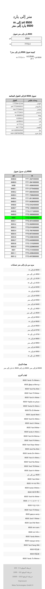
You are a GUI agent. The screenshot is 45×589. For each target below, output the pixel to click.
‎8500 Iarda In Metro (31, 432)
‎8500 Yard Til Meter (32, 393)
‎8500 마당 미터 (33, 505)
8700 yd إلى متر (33, 330)
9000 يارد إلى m (33, 356)
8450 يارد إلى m (33, 308)
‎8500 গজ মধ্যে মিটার (33, 483)
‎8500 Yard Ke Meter (31, 496)
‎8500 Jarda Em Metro (31, 453)
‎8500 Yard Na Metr (32, 389)
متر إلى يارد (22, 16)
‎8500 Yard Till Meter (31, 466)
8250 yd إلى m (34, 291)
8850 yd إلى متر (33, 343)
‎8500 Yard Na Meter (31, 462)
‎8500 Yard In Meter (32, 397)
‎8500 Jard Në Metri (32, 523)
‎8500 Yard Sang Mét (31, 545)
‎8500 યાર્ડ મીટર (34, 532)
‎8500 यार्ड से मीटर (33, 492)
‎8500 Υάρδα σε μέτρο (31, 402)
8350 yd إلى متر (33, 300)
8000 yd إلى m (34, 270)
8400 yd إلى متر (33, 304)
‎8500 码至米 (34, 554)
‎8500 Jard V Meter (32, 518)
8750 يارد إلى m (33, 334)
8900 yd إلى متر (33, 347)
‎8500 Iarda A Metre (32, 488)
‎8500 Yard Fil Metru (31, 440)
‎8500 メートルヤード (31, 501)
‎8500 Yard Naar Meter (31, 445)
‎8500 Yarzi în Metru (32, 458)
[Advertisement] (22, 6)
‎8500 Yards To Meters (31, 380)
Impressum (22, 581)
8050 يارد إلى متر (33, 274)
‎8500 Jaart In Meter (31, 470)
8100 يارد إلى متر (33, 278)
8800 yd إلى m (34, 339)
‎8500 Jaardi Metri (32, 415)
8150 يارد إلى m (33, 283)
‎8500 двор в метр (32, 514)
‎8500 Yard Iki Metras (31, 436)
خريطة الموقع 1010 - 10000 (22, 577)
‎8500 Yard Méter (33, 427)
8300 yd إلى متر (33, 296)
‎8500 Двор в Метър (31, 385)
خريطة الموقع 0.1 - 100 (22, 568)
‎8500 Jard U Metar (32, 423)
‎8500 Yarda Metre (32, 536)
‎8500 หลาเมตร (33, 527)
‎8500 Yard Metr (33, 479)
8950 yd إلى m (34, 351)
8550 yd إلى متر (33, 317)
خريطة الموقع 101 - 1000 (22, 572)
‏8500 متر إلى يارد (33, 475)
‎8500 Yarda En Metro (31, 406)
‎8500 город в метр (32, 541)
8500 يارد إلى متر (33, 313)
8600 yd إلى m (34, 321)
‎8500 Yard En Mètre (31, 419)
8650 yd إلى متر (33, 326)
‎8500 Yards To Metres (31, 558)
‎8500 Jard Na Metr (32, 449)
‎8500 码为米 (34, 549)
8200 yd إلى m (34, 287)
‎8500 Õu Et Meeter (32, 410)
